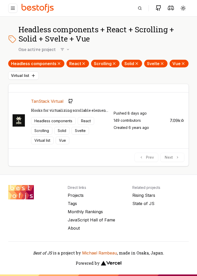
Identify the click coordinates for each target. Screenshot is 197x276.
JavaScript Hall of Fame (91, 219)
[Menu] (12, 8)
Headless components (33, 63)
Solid (129, 63)
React (75, 63)
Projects (76, 195)
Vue (176, 63)
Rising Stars (143, 195)
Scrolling (103, 63)
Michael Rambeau (99, 252)
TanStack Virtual (47, 101)
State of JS (143, 203)
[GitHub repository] (70, 101)
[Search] (139, 8)
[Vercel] (111, 263)
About (74, 228)
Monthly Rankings (85, 211)
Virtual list (20, 75)
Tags (72, 203)
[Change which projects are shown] (65, 49)
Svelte (153, 63)
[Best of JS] (38, 8)
